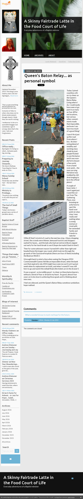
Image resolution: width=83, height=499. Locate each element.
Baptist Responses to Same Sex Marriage (9, 247)
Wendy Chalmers (9, 331)
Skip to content (6, 2)
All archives (6, 442)
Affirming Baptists (8, 243)
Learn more (71, 497)
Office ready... (8, 146)
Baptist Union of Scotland (8, 239)
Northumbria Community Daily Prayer (8, 293)
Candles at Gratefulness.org (8, 287)
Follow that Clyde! (74, 61)
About (52, 55)
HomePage (62, 61)
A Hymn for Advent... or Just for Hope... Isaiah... (10, 395)
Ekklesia (5, 270)
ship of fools (6, 261)
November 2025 (8, 438)
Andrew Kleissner (9, 345)
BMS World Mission (9, 229)
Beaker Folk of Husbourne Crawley (9, 317)
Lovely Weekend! (50, 61)
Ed (3, 393)
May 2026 (6, 419)
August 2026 (6, 410)
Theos (4, 267)
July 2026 (5, 413)
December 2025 (8, 435)
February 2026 (7, 429)
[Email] (11, 459)
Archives (39, 55)
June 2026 (6, 416)
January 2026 (7, 432)
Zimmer (5, 362)
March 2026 (6, 426)
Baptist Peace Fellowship (7, 234)
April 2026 (6, 422)
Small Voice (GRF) (8, 264)
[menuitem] (27, 54)
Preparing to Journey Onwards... (7, 161)
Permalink (28, 292)
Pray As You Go (7, 283)
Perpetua (35, 320)
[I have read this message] (81, 497)
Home (26, 55)
